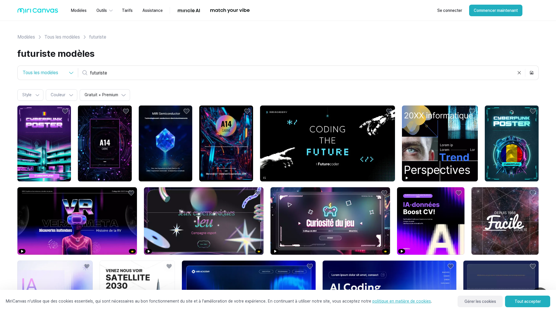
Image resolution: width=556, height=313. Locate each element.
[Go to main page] (37, 12)
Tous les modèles (62, 37)
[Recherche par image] (532, 73)
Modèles (26, 37)
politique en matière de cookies (401, 301)
